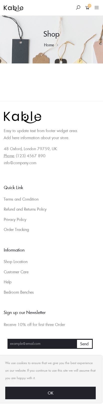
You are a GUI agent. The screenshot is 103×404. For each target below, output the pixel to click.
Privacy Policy (15, 219)
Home (49, 44)
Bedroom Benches (19, 292)
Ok (50, 392)
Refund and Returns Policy (25, 209)
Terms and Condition (21, 199)
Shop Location (16, 261)
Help (8, 281)
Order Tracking (16, 229)
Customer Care (16, 271)
